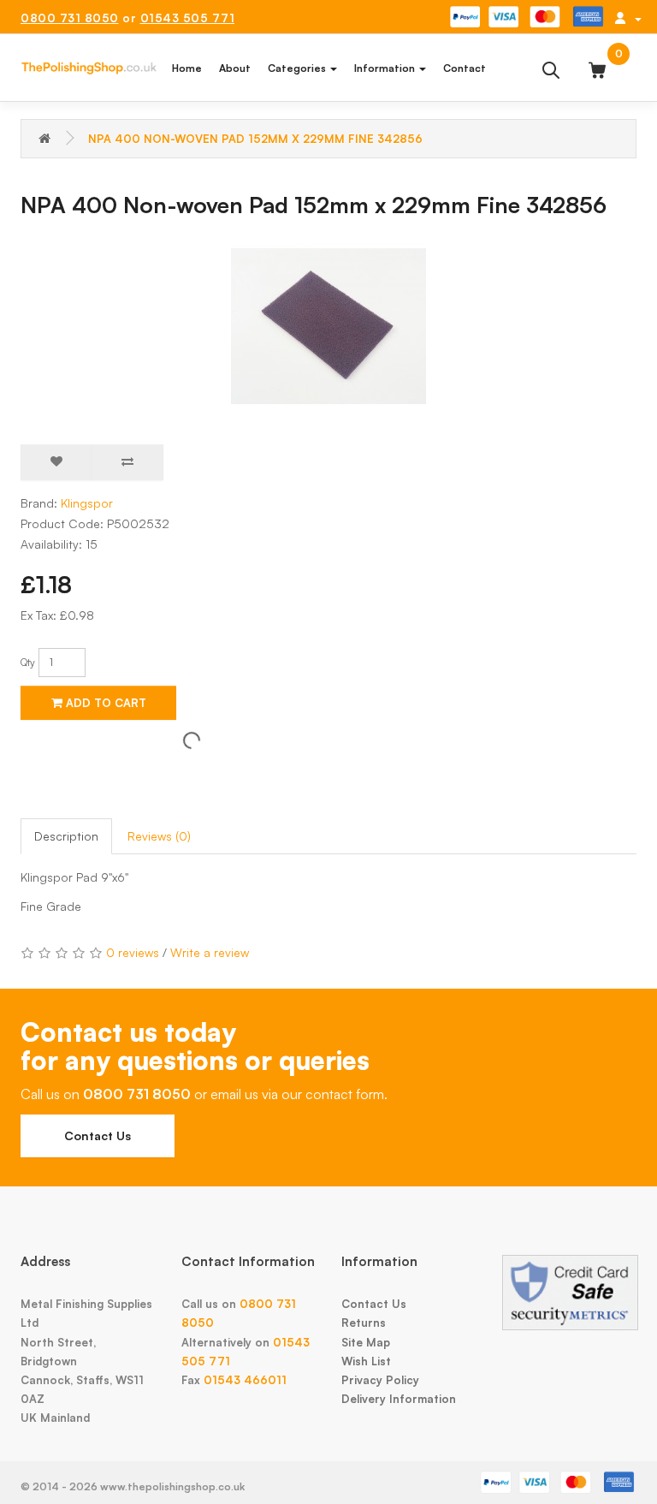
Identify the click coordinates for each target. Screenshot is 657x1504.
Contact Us (97, 1135)
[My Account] (628, 18)
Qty (28, 662)
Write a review (209, 952)
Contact (464, 68)
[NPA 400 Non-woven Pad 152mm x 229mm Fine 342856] (328, 326)
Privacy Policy (380, 1380)
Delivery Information (398, 1399)
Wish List (366, 1361)
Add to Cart (104, 703)
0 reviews (132, 952)
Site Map (365, 1342)
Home (187, 68)
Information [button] (385, 68)
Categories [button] (298, 68)
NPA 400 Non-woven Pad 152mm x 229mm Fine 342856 (255, 139)
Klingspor (87, 503)
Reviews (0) (159, 836)
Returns (363, 1322)
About (235, 68)
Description (66, 836)
